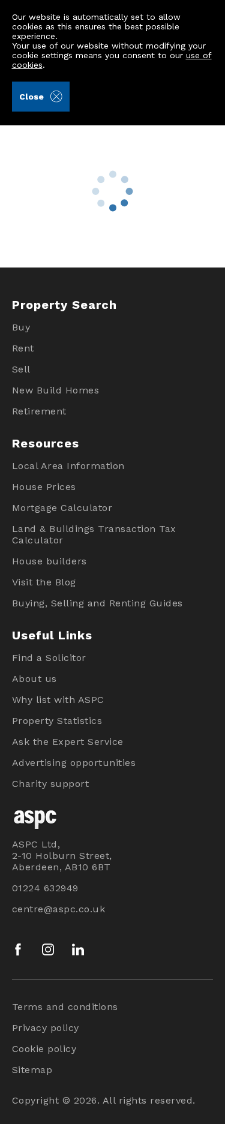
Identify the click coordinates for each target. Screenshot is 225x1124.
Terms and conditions (65, 1006)
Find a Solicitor (49, 657)
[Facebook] (18, 949)
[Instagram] (48, 949)
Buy (21, 327)
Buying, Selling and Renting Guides (97, 603)
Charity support (50, 783)
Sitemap (32, 1069)
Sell (21, 369)
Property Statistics (57, 720)
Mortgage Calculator (62, 507)
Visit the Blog (44, 582)
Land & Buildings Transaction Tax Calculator (94, 534)
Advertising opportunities (74, 762)
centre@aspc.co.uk (59, 909)
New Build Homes (56, 390)
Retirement (39, 411)
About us (34, 678)
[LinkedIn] (78, 949)
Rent (23, 348)
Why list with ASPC (58, 699)
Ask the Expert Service (68, 741)
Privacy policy (45, 1027)
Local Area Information (68, 465)
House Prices (44, 486)
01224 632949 (45, 888)
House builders (49, 561)
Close (31, 96)
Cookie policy (44, 1048)
